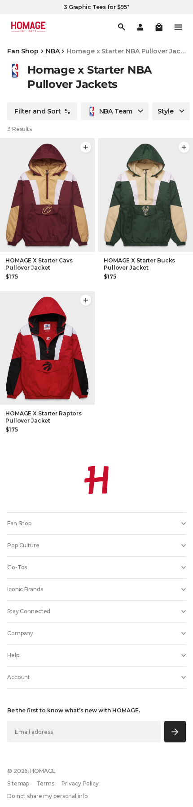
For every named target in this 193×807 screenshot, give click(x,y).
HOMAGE (43, 771)
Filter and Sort (37, 111)
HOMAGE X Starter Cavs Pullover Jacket (38, 264)
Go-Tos (17, 567)
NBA (53, 51)
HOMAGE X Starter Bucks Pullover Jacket (139, 264)
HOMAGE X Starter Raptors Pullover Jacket (43, 417)
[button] (159, 27)
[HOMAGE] (28, 27)
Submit (175, 731)
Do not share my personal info (47, 796)
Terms (45, 783)
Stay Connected (28, 611)
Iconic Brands (25, 589)
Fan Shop (23, 51)
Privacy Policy (80, 783)
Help (13, 655)
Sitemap (18, 783)
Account (18, 677)
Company (20, 633)
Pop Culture (23, 545)
